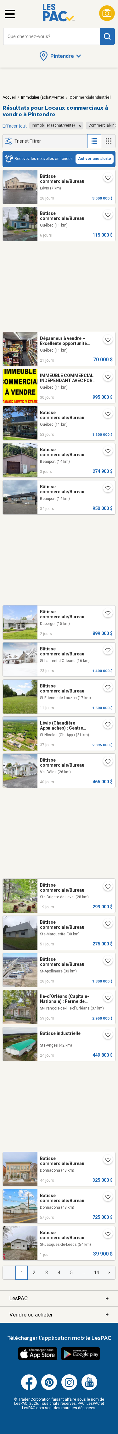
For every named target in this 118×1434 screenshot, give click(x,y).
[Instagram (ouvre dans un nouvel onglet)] (69, 1389)
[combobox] (51, 36)
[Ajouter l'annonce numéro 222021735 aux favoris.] (105, 415)
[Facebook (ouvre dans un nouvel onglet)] (29, 1389)
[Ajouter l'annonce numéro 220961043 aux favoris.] (105, 178)
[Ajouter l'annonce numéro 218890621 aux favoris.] (105, 651)
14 (96, 1272)
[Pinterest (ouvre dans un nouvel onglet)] (49, 1389)
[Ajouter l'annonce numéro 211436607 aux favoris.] (105, 216)
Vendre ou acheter (59, 1314)
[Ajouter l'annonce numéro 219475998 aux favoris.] (105, 1235)
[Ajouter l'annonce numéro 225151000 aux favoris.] (105, 887)
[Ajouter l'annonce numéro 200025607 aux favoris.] (105, 762)
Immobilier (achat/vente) (42, 97)
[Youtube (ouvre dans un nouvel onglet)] (89, 1389)
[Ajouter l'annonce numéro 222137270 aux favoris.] (105, 924)
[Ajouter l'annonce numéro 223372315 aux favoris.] (105, 688)
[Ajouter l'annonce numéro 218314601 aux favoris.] (105, 725)
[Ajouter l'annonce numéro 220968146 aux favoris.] (105, 961)
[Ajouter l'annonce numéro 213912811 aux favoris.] (105, 998)
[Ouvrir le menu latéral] (9, 14)
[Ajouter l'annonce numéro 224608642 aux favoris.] (105, 378)
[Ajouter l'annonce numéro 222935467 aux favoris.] (105, 1036)
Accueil (9, 97)
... (83, 1272)
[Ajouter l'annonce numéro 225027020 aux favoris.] (105, 341)
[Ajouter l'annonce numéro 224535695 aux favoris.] (105, 489)
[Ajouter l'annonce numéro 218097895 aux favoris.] (105, 1161)
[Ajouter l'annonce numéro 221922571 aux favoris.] (105, 1198)
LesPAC (59, 1298)
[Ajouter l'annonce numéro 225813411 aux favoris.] (105, 452)
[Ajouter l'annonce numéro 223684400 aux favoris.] (105, 614)
